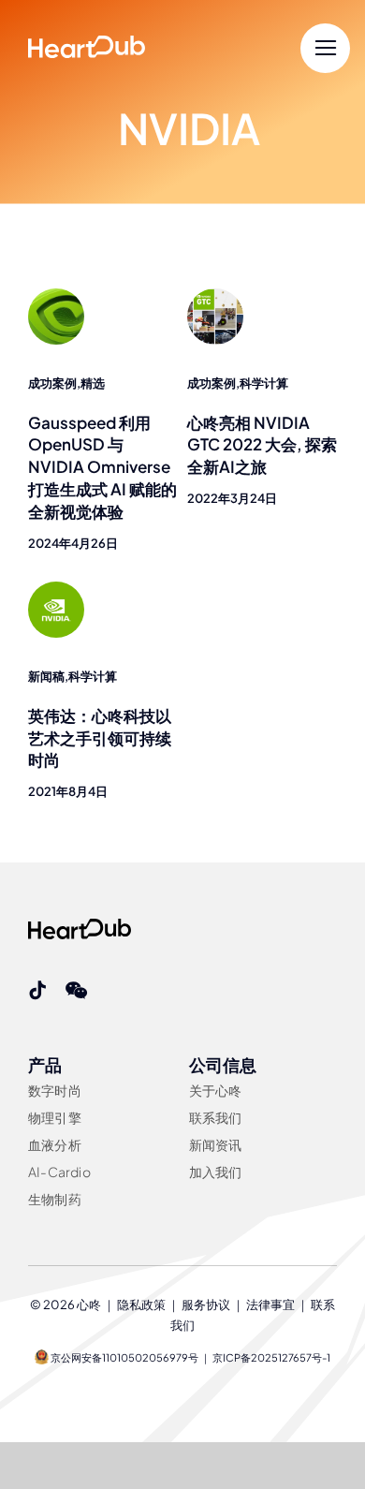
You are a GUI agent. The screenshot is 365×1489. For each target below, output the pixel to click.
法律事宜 (270, 1304)
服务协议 (206, 1304)
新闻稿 (46, 676)
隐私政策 (141, 1304)
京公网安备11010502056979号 (123, 1357)
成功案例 (52, 383)
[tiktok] (37, 990)
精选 (92, 383)
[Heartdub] (79, 926)
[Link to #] (325, 48)
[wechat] (76, 990)
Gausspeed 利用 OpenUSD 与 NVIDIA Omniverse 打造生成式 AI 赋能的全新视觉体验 (102, 467)
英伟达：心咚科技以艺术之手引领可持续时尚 (99, 738)
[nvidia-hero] (56, 589)
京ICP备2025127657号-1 (271, 1357)
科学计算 (264, 383)
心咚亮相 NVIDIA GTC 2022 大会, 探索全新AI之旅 (262, 445)
